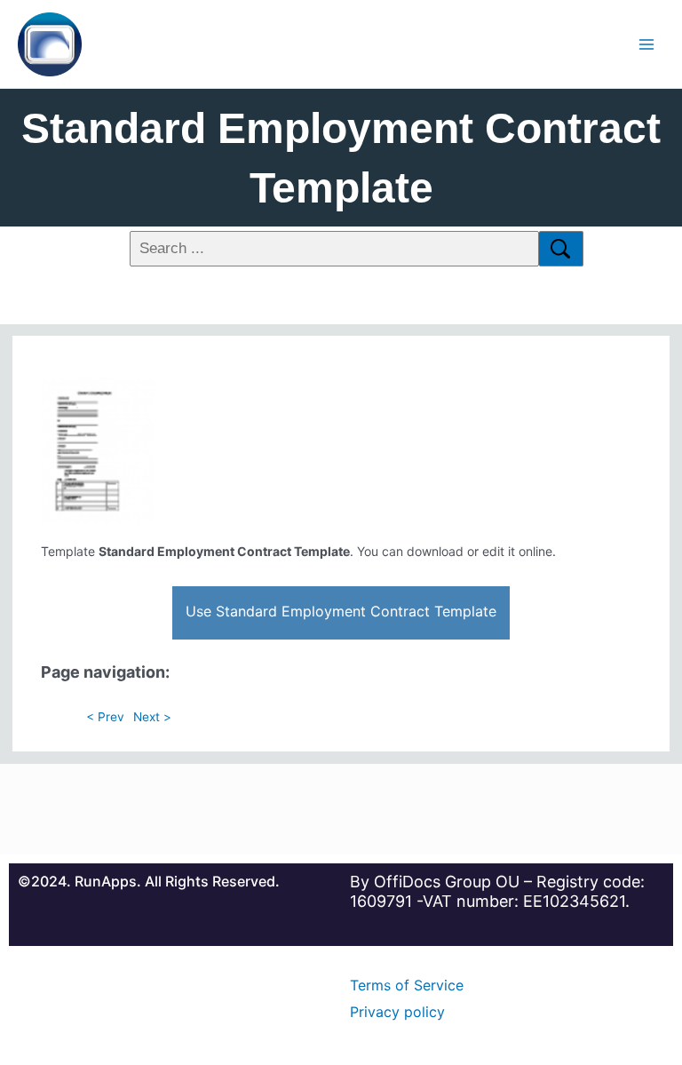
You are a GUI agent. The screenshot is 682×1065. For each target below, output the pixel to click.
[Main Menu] (647, 44)
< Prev (105, 717)
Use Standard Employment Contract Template (341, 611)
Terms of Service (407, 985)
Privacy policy (397, 1012)
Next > (152, 717)
